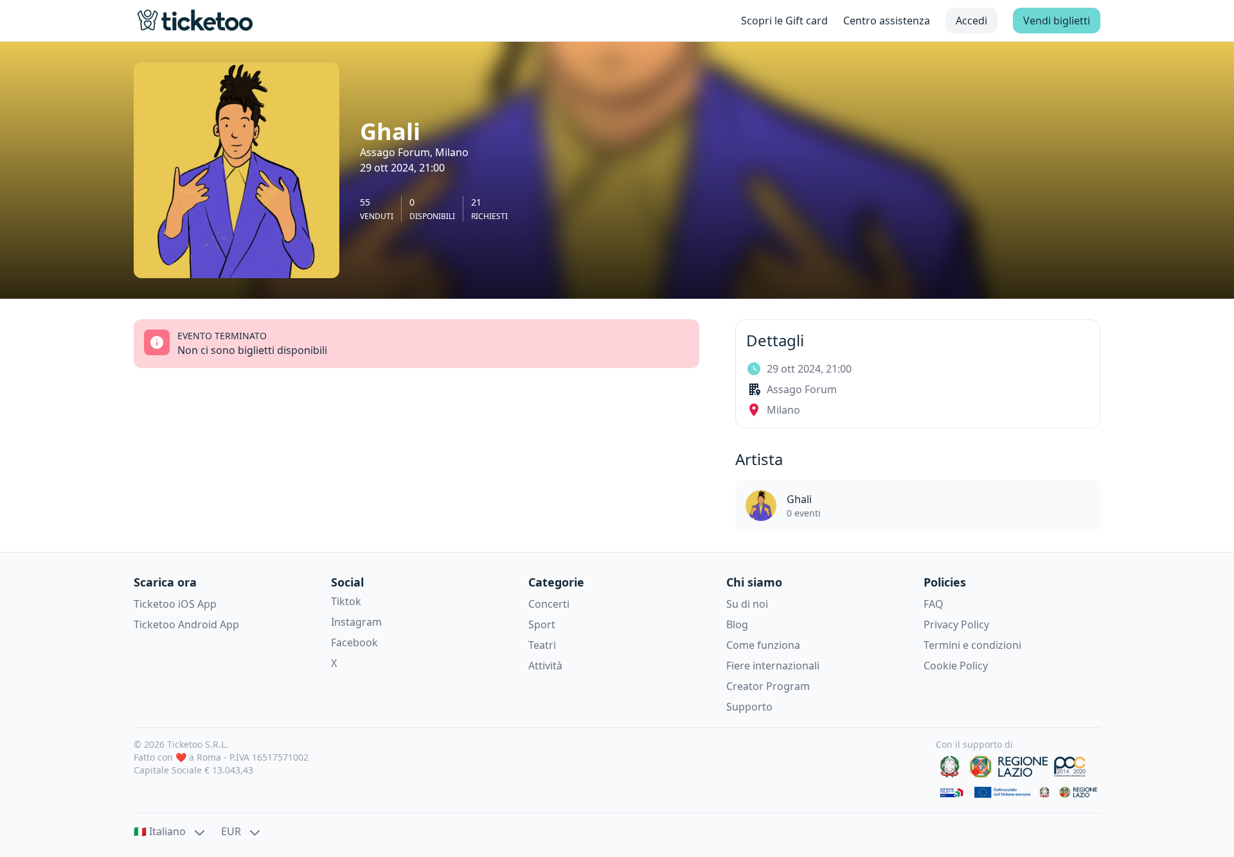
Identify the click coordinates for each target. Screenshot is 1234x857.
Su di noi (747, 604)
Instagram (356, 622)
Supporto (749, 707)
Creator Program (768, 686)
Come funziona (763, 645)
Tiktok (346, 601)
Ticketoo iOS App (175, 604)
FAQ (933, 604)
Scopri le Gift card (784, 20)
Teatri (542, 645)
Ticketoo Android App (186, 624)
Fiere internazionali (772, 665)
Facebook (354, 642)
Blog (737, 624)
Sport (541, 624)
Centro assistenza (886, 20)
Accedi (971, 20)
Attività (545, 665)
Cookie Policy (956, 665)
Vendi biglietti (1056, 20)
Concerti (548, 604)
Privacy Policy (956, 624)
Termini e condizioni (972, 645)
